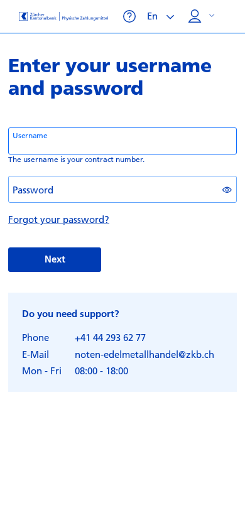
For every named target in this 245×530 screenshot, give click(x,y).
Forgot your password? (58, 219)
